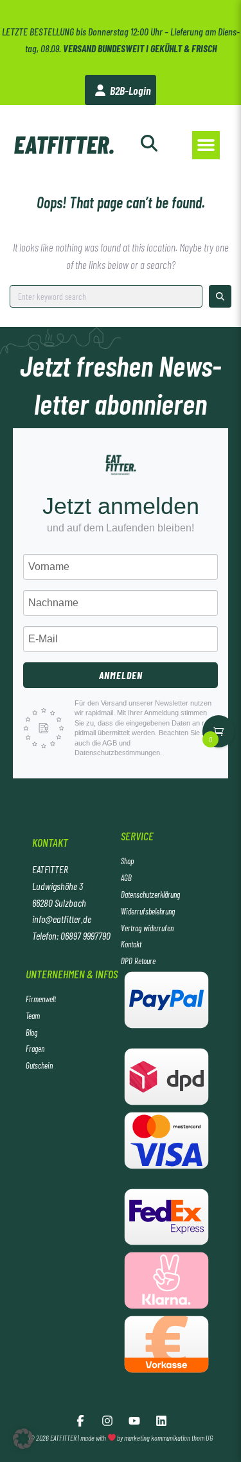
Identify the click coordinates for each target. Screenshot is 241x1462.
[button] (206, 145)
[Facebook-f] (80, 1421)
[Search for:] (106, 296)
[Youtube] (134, 1421)
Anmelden (121, 675)
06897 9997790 (85, 935)
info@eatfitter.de (61, 919)
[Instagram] (107, 1421)
